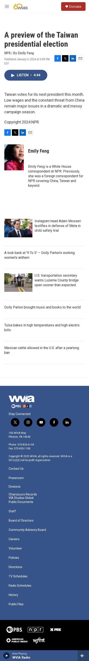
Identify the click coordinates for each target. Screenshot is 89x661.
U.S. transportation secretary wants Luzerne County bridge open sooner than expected (57, 280)
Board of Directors (21, 520)
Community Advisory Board (27, 530)
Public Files (16, 604)
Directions (15, 567)
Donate (75, 6)
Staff (12, 511)
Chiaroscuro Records (23, 494)
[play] (6, 655)
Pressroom (16, 478)
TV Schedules (18, 576)
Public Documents (21, 502)
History (13, 595)
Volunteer (15, 548)
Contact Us (16, 468)
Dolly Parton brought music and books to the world (42, 307)
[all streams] (83, 655)
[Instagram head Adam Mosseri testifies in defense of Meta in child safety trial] (18, 228)
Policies (14, 557)
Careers (14, 539)
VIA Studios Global (21, 498)
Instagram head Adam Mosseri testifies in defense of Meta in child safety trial (58, 226)
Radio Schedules (20, 585)
